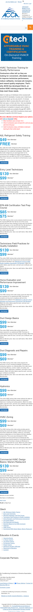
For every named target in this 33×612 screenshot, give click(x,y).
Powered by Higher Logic (16, 611)
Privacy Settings (20, 583)
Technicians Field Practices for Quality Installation (16, 517)
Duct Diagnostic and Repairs (11, 522)
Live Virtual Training (8, 541)
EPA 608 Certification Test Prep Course (13, 515)
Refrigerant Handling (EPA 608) (11, 546)
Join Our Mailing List (11, 2)
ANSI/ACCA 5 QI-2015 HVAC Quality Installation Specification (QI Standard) (15, 262)
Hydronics (6, 525)
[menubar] (14, 1)
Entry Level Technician (9, 514)
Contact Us (29, 583)
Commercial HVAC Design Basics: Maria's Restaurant (17, 529)
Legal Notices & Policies (6, 583)
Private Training (7, 545)
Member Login (27, 3)
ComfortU (6, 550)
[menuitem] (11, 1)
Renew (19, 2)
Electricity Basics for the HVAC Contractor (14, 524)
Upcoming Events (8, 538)
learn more (3, 500)
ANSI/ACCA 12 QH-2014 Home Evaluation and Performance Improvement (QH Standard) (16, 300)
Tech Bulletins (14, 609)
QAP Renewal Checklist (24, 609)
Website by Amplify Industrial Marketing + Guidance (15, 596)
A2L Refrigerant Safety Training (11, 512)
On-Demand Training (9, 543)
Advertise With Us (4, 585)
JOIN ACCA (25, 7)
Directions (19, 606)
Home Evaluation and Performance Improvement (16, 519)
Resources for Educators (10, 548)
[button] (30, 27)
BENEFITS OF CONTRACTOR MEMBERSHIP (26, 10)
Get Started (4, 162)
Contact (14, 606)
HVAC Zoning (7, 527)
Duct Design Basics (8, 520)
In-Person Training (8, 540)
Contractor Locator (5, 587)
